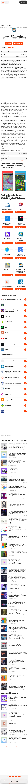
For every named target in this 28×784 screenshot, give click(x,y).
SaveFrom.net (8, 321)
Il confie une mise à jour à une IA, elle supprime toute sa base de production (17, 653)
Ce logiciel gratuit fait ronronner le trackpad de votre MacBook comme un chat (17, 463)
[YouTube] (6, 779)
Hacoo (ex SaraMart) (10, 344)
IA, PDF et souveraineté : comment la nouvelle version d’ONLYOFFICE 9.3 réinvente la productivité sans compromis (17, 686)
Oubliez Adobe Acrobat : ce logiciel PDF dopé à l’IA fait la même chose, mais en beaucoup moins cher (16, 446)
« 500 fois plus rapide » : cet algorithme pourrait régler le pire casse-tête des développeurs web (16, 637)
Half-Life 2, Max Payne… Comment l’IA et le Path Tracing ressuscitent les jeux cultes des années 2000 (17, 612)
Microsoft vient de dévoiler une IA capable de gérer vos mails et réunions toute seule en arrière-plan (17, 562)
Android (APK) (18, 43)
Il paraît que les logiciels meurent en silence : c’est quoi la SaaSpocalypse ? (17, 669)
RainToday (7, 254)
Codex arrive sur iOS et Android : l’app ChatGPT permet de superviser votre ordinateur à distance (17, 587)
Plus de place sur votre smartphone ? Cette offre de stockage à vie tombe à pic (17, 496)
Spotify (7, 327)
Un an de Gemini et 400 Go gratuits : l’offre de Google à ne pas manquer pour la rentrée (17, 454)
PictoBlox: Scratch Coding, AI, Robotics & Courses (12, 310)
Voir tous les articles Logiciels (13, 746)
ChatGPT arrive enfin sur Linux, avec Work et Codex (17, 470)
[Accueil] (3, 2)
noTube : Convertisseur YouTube (13, 299)
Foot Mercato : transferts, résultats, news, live (13, 372)
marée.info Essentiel (7, 209)
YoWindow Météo (21, 286)
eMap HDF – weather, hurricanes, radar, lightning (21, 271)
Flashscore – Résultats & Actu (21, 224)
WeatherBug (8, 405)
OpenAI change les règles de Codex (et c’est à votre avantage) (17, 537)
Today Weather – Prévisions (12, 377)
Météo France (7, 269)
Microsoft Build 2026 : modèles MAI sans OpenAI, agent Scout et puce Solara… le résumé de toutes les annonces (17, 570)
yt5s (6, 338)
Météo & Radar (8, 388)
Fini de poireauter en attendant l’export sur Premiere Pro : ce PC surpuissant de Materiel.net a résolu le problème (17, 479)
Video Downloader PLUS (11, 305)
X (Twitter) (7, 316)
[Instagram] (12, 779)
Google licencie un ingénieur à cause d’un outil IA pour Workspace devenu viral (17, 529)
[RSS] (18, 779)
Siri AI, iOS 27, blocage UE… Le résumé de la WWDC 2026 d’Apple (17, 553)
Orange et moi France (10, 400)
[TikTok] (8, 779)
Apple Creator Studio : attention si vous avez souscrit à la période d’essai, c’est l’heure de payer (17, 603)
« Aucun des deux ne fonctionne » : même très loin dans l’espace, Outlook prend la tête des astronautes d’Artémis (17, 628)
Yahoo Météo (7, 238)
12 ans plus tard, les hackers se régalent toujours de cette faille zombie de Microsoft (16, 620)
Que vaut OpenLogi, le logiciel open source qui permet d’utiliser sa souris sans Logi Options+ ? (17, 579)
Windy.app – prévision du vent (21, 255)
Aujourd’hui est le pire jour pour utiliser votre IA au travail (16, 644)
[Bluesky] (20, 779)
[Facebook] (14, 779)
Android (9, 43)
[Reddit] (16, 779)
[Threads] (22, 779)
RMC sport (7, 411)
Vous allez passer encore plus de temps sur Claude (16, 722)
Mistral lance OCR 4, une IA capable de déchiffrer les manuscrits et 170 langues (17, 521)
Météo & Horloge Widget (21, 239)
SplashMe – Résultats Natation (7, 224)
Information (24, 161)
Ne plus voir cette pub (6, 25)
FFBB (21, 209)
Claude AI (7, 333)
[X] (10, 779)
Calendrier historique (7, 286)
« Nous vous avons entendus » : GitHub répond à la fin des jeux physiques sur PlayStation (16, 504)
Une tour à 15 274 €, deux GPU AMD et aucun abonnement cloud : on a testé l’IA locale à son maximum (17, 512)
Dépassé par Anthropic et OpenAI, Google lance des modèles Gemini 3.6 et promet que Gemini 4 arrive (17, 487)
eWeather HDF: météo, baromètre (13, 383)
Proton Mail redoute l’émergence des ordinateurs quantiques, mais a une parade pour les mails (17, 595)
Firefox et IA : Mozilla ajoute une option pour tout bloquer (16, 677)
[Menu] (7, 2)
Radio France (8, 394)
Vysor (6, 349)
